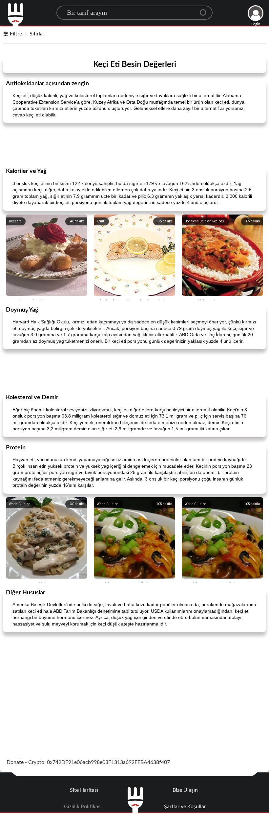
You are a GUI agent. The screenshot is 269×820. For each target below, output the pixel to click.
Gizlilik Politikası (83, 806)
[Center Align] (205, 10)
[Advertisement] (134, 144)
